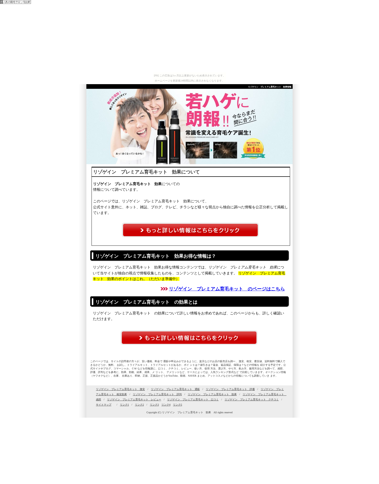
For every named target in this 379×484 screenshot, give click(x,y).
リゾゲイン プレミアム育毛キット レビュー (134, 399)
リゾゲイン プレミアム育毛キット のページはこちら (227, 288)
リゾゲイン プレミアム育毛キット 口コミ (193, 399)
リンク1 (124, 404)
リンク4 (165, 404)
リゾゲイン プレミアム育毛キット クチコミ (252, 399)
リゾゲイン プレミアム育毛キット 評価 (230, 389)
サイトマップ (103, 404)
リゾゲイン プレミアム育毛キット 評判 (157, 394)
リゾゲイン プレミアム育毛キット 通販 (175, 389)
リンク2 (139, 404)
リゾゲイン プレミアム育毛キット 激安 (120, 389)
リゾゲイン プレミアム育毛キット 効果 (212, 394)
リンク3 (154, 404)
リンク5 (177, 404)
